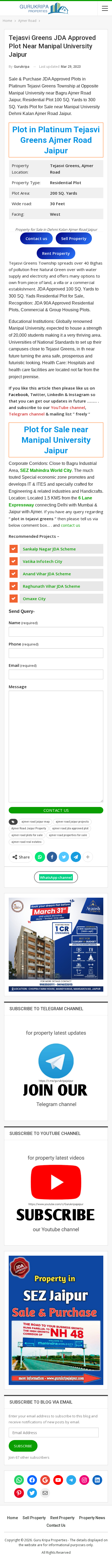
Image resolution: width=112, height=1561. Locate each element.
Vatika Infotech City (42, 561)
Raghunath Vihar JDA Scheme (51, 586)
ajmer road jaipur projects (72, 821)
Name (23, 622)
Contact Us (56, 810)
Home (12, 1518)
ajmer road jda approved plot (70, 828)
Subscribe (23, 1446)
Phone (23, 644)
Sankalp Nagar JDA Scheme (49, 549)
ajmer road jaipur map (35, 821)
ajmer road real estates (26, 841)
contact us (70, 525)
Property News (92, 1518)
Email (22, 665)
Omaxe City (34, 598)
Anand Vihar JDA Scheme (47, 573)
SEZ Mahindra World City (46, 470)
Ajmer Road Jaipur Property (28, 828)
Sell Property (34, 1518)
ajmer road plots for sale (27, 835)
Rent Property (62, 1518)
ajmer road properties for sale (68, 835)
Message (18, 686)
